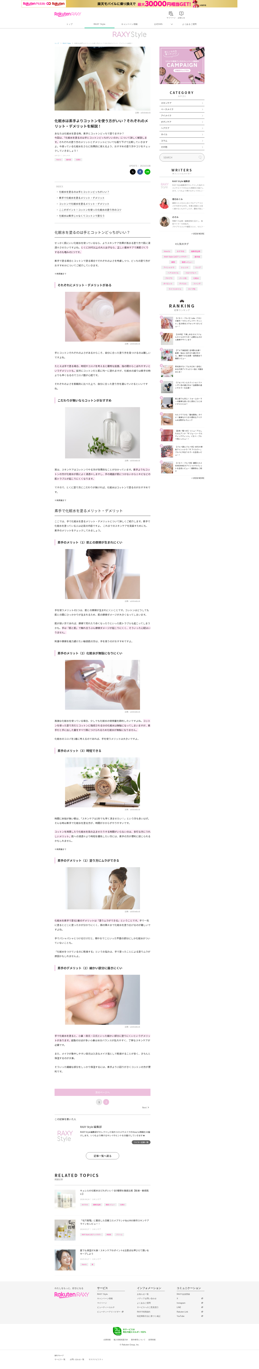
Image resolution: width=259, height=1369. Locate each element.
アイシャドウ (169, 267)
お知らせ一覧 (143, 1294)
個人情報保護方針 (121, 1340)
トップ (69, 24)
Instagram (181, 1303)
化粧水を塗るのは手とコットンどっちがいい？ (84, 192)
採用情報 (152, 1340)
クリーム (119, 1234)
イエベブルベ (190, 272)
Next (145, 1107)
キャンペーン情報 (129, 24)
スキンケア (66, 155)
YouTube (180, 1316)
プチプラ (168, 278)
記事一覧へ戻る (103, 1156)
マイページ (102, 1303)
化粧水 (78, 159)
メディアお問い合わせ (146, 1298)
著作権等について (138, 1340)
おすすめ (85, 1204)
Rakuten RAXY (68, 14)
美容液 (109, 1234)
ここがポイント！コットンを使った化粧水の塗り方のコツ (90, 209)
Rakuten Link (182, 1312)
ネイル (164, 134)
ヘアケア (165, 128)
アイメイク (166, 115)
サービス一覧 (60, 1359)
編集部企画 (97, 1204)
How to (58, 159)
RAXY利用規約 (143, 1312)
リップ (198, 267)
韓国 (173, 262)
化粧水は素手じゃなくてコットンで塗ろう (82, 215)
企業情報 (107, 1340)
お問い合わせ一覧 (77, 1359)
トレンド (184, 267)
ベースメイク (167, 109)
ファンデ (197, 283)
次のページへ (102, 1092)
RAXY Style (99, 24)
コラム (164, 140)
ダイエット (167, 283)
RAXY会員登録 (183, 1294)
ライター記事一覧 (141, 1142)
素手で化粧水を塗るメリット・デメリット (82, 198)
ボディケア (166, 121)
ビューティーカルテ (106, 1307)
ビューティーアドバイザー (109, 1312)
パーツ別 (182, 278)
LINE (179, 1307)
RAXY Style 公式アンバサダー (91, 1234)
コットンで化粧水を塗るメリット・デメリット (84, 204)
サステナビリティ (96, 1359)
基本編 (68, 159)
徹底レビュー (110, 1204)
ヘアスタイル (173, 272)
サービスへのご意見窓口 (147, 1307)
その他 (164, 146)
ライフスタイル (175, 289)
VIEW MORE (197, 233)
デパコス (182, 283)
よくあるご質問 (189, 24)
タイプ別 (191, 289)
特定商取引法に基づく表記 (148, 1316)
